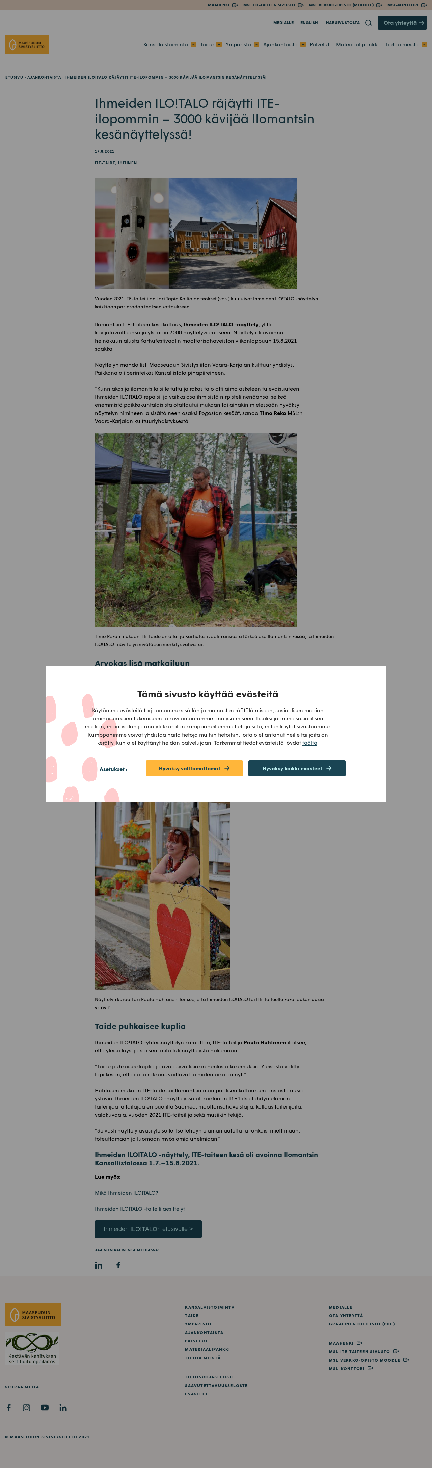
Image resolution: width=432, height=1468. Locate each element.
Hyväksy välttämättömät (189, 768)
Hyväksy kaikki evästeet (292, 768)
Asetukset (112, 769)
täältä (309, 742)
